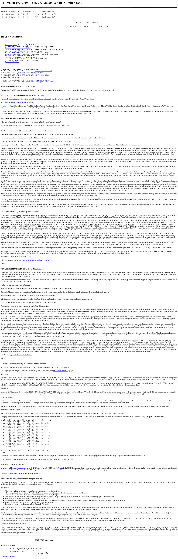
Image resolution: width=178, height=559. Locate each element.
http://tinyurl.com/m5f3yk (61, 371)
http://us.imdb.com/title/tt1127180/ (21, 256)
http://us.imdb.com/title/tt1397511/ (21, 355)
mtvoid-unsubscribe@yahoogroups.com (39, 82)
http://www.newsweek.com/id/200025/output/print (17, 102)
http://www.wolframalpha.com (114, 413)
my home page (10, 556)
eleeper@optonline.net (43, 71)
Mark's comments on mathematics (21, 367)
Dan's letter (59, 468)
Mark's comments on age (18, 468)
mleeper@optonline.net (32, 69)
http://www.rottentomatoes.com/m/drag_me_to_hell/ (33, 260)
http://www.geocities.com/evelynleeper (28, 72)
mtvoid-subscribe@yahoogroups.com (36, 80)
